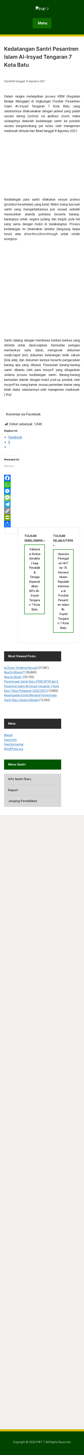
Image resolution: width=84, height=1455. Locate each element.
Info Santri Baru (19, 779)
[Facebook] (42, 478)
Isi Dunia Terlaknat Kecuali (20, 667)
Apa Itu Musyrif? (14, 672)
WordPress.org (13, 748)
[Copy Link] (42, 511)
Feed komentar (14, 744)
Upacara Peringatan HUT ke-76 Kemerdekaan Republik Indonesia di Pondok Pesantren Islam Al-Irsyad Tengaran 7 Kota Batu (63, 591)
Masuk (8, 735)
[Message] (42, 497)
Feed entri (10, 739)
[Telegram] (42, 504)
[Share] (42, 524)
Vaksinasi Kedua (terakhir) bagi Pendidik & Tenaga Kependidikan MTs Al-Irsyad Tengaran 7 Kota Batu (34, 579)
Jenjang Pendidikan (22, 801)
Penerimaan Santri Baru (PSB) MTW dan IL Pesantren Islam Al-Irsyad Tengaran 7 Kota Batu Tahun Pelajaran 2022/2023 (31, 686)
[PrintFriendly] (42, 517)
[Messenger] (42, 491)
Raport (13, 790)
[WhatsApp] (42, 484)
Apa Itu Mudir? (13, 677)
